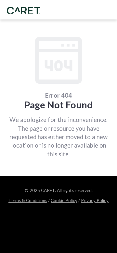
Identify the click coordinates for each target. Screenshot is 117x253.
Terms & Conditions (27, 200)
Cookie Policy (64, 200)
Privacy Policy (95, 200)
